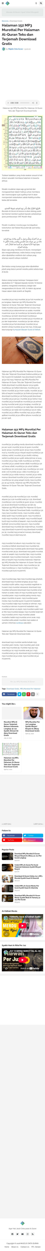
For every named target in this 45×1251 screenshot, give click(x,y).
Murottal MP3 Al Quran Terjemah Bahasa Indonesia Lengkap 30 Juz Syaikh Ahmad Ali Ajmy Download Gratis (11, 728)
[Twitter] (19, 694)
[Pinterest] (28, 694)
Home (6, 1247)
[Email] (33, 694)
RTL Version (36, 1247)
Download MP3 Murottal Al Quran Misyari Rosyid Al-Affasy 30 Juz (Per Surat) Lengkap (28, 856)
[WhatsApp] (24, 694)
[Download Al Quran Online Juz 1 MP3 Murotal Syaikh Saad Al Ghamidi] (7, 879)
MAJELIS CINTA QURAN (29, 1243)
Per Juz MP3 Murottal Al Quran (22, 682)
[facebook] (12, 1234)
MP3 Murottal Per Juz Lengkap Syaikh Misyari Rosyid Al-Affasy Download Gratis (32, 726)
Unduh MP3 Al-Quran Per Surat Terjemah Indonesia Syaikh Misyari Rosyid (28, 867)
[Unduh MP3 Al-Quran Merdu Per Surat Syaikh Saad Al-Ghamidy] (7, 888)
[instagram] (28, 1234)
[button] (3, 3)
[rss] (33, 1234)
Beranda (5, 21)
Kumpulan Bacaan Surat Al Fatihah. (27, 330)
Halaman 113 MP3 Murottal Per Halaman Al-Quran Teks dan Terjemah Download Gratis (12, 762)
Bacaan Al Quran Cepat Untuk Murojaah (22, 12)
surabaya (19, 623)
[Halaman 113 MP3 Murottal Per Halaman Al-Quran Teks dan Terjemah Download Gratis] (11, 749)
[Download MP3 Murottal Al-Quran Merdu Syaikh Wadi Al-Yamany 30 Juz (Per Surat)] (7, 898)
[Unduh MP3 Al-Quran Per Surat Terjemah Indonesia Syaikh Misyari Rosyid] (7, 867)
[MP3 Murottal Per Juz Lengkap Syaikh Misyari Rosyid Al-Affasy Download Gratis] (33, 713)
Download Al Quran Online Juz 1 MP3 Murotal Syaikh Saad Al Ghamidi (28, 877)
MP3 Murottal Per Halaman (30, 689)
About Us (14, 1247)
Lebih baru (7, 824)
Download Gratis (16, 21)
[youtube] (22, 1234)
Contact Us (25, 1247)
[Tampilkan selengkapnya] (37, 694)
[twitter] (17, 1234)
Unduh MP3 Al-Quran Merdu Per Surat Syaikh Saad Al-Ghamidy (27, 887)
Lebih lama (38, 824)
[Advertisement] (22, 75)
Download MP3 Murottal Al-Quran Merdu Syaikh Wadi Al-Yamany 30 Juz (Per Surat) (27, 898)
